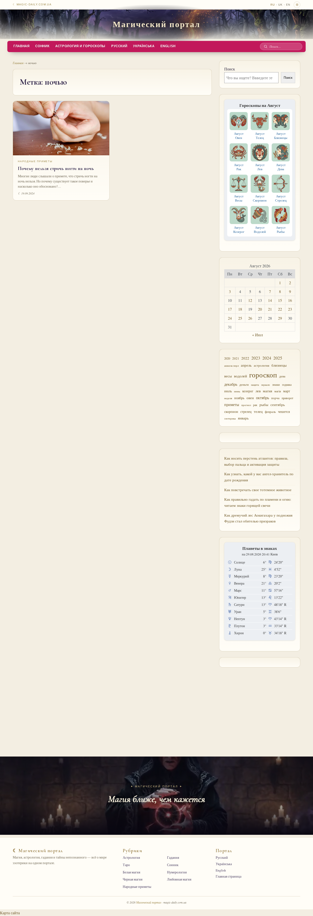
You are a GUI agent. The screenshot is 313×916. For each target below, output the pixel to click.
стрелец (246, 411)
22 (280, 309)
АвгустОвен (239, 135)
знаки (276, 384)
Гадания (173, 857)
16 (290, 300)
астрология (261, 365)
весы (228, 376)
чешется (284, 411)
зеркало (265, 384)
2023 (255, 358)
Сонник (42, 46)
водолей (240, 375)
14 (270, 300)
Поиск (229, 68)
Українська (143, 46)
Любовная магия (179, 879)
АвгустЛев (260, 167)
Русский (119, 46)
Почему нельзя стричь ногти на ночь (56, 168)
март (286, 391)
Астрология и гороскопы (80, 46)
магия (267, 390)
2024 (266, 358)
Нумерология (177, 872)
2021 (235, 358)
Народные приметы (35, 161)
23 (290, 309)
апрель (246, 365)
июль (228, 391)
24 (230, 318)
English (168, 46)
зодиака (286, 384)
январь (243, 418)
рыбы (263, 404)
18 (240, 309)
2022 (245, 358)
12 (250, 300)
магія (277, 391)
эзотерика (230, 418)
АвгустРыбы (281, 229)
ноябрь (239, 398)
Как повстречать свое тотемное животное (257, 489)
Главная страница (228, 876)
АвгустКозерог (238, 229)
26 (250, 318)
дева (282, 376)
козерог (247, 391)
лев (258, 390)
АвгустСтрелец (281, 198)
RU (272, 4)
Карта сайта (10, 912)
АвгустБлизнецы (280, 135)
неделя (228, 398)
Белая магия (131, 872)
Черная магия (132, 879)
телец (258, 411)
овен (250, 397)
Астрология (131, 857)
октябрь (262, 397)
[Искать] (265, 46)
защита (255, 384)
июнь (237, 391)
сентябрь (277, 404)
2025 (277, 358)
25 (240, 318)
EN (288, 4)
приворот (287, 398)
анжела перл (231, 365)
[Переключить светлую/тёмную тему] (297, 4)
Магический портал (156, 24)
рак (255, 405)
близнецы (279, 365)
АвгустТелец (260, 135)
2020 (227, 358)
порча (275, 398)
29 (280, 318)
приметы (231, 404)
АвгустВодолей (260, 229)
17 (230, 309)
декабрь (230, 384)
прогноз (246, 405)
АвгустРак (239, 167)
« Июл (257, 334)
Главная (21, 46)
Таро (126, 865)
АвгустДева (281, 167)
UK (280, 4)
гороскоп (263, 374)
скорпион (231, 411)
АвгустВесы (239, 198)
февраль (270, 411)
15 (280, 300)
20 (260, 309)
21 (270, 309)
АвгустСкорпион (260, 198)
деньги (244, 384)
